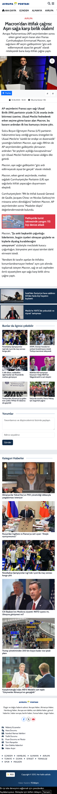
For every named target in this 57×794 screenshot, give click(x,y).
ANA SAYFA (10, 10)
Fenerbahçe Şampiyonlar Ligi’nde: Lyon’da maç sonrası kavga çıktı (13, 348)
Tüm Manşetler (11, 742)
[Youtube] (33, 719)
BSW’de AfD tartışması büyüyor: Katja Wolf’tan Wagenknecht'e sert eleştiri (40, 374)
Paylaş (8, 93)
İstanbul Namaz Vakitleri (15, 733)
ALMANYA (37, 10)
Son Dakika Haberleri (14, 745)
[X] (28, 719)
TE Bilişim (35, 783)
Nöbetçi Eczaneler (13, 727)
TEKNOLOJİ (42, 759)
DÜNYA (19, 759)
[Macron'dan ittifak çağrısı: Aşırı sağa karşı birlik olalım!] (28, 73)
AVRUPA (49, 10)
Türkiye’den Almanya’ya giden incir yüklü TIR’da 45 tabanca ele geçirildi (14, 400)
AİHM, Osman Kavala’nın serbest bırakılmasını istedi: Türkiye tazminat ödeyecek (40, 348)
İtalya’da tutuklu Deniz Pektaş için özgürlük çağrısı (42, 399)
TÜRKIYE (8, 759)
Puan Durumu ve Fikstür (15, 739)
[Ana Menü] (53, 3)
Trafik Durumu (11, 736)
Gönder (7, 442)
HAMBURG (21, 756)
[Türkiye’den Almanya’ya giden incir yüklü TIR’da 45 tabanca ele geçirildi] (14, 389)
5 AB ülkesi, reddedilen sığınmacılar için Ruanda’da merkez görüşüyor (13, 374)
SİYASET (30, 759)
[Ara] (49, 3)
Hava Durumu (11, 730)
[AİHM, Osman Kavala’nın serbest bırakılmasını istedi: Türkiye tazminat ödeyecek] (42, 337)
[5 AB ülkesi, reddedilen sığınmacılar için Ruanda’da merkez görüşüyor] (14, 363)
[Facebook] (24, 719)
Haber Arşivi (10, 748)
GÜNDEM (24, 10)
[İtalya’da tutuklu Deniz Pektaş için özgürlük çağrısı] (42, 389)
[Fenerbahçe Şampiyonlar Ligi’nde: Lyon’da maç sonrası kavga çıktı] (14, 337)
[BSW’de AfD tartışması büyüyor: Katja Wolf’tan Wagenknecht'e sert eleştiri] (42, 363)
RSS (12, 774)
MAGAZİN (18, 762)
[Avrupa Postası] (16, 4)
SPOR (6, 762)
